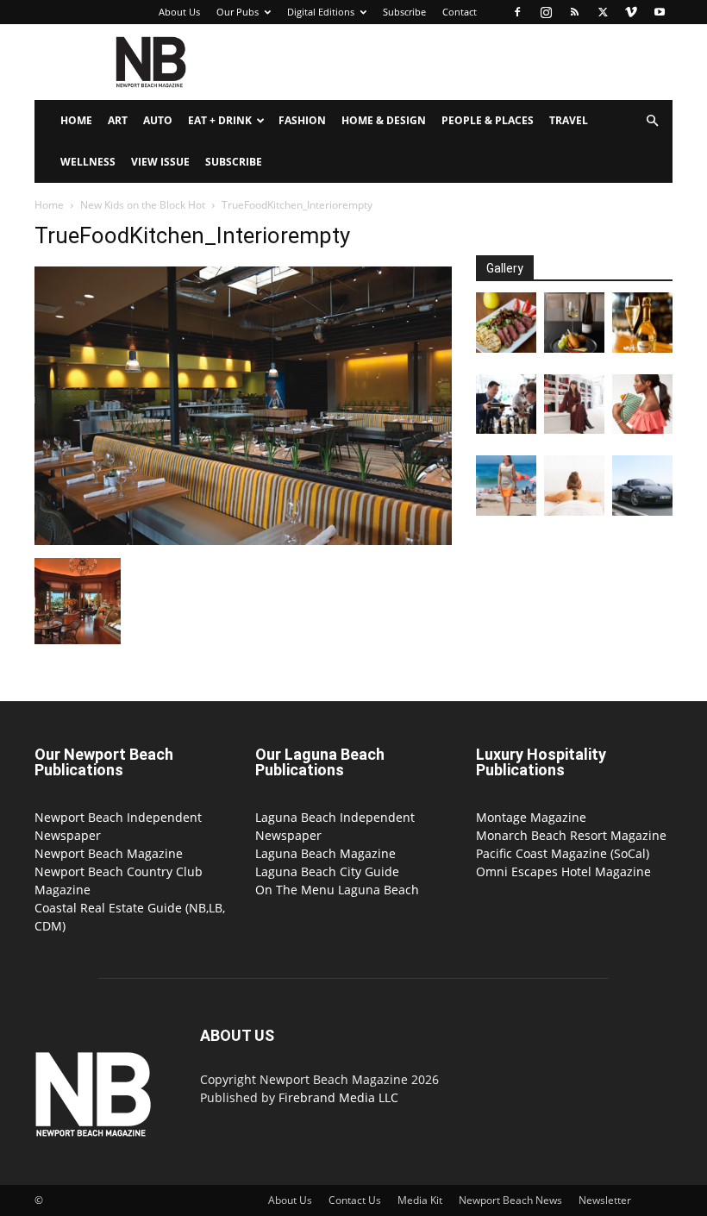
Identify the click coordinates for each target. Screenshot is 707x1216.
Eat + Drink (220, 120)
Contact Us (354, 1200)
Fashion (302, 120)
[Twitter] (603, 12)
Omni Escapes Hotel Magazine (563, 871)
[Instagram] (546, 12)
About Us (179, 11)
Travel (568, 120)
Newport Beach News (510, 1200)
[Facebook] (517, 12)
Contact (459, 11)
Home (76, 120)
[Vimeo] (631, 12)
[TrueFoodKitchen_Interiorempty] (243, 540)
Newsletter (605, 1200)
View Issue (160, 161)
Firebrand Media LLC (338, 1097)
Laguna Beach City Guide (327, 871)
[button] (652, 121)
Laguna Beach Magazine (325, 853)
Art (118, 120)
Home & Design (383, 120)
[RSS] (574, 12)
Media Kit (419, 1200)
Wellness (88, 161)
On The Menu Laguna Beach (337, 889)
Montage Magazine (531, 817)
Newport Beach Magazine (108, 853)
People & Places (487, 120)
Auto (157, 120)
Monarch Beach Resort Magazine (571, 835)
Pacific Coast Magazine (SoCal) (562, 853)
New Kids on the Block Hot (142, 204)
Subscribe (404, 11)
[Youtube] (660, 12)
